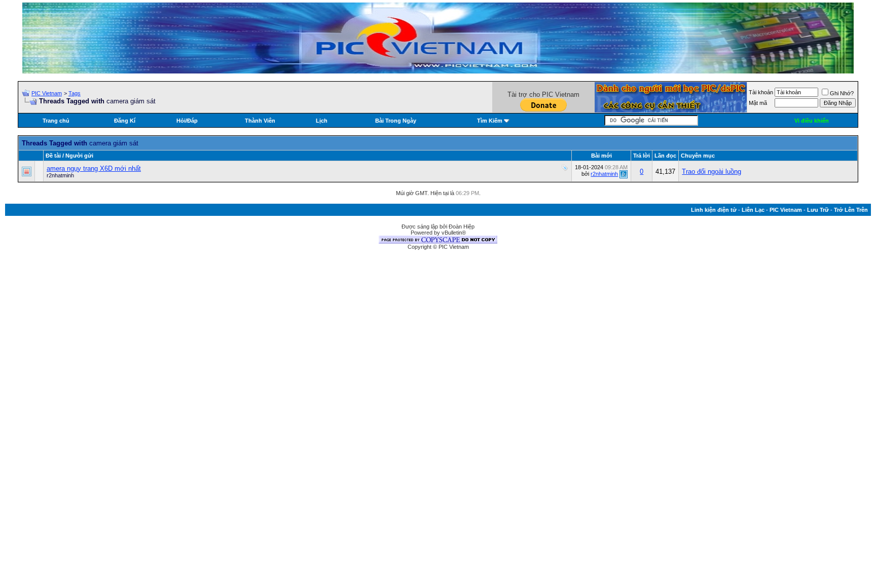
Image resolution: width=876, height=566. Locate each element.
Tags (74, 93)
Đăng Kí (124, 121)
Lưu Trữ (818, 210)
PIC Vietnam (46, 93)
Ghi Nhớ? (842, 93)
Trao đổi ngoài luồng (711, 171)
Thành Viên (260, 121)
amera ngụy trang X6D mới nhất (94, 168)
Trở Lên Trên (851, 210)
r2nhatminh (60, 175)
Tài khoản (761, 92)
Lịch (321, 121)
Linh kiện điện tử (714, 210)
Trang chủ (56, 121)
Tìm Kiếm (489, 121)
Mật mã (758, 103)
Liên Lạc (753, 210)
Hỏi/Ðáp (187, 121)
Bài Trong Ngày (395, 121)
